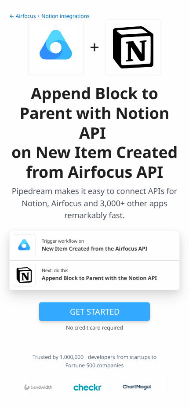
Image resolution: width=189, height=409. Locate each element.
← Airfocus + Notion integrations (49, 16)
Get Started (95, 311)
